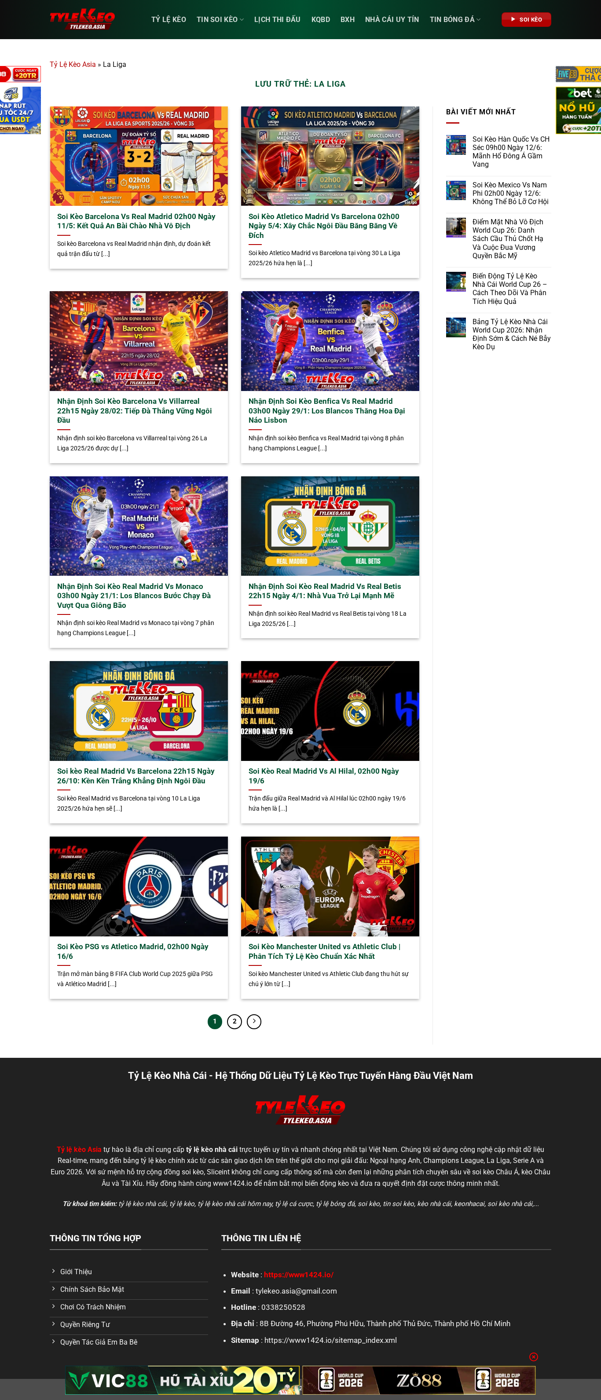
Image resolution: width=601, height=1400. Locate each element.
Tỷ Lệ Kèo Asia (73, 64)
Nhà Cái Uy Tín (392, 19)
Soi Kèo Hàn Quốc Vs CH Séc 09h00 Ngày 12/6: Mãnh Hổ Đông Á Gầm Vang (511, 152)
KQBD (320, 19)
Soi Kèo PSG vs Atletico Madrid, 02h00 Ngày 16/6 (133, 952)
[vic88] (182, 1380)
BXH (348, 19)
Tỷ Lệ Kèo (168, 19)
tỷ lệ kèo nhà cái (142, 1204)
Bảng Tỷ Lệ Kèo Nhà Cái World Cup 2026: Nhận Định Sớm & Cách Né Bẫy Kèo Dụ (512, 334)
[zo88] (419, 1380)
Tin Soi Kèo (217, 19)
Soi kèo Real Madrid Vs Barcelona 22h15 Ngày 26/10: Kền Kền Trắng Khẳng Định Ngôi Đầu (136, 776)
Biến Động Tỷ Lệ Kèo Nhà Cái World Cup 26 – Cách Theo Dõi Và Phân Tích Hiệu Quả (510, 289)
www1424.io (232, 1183)
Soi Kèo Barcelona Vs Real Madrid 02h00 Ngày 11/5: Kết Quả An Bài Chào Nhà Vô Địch (136, 221)
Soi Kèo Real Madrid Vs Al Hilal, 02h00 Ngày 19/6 (324, 776)
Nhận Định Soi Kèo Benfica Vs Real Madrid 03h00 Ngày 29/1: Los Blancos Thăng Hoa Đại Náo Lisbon (327, 410)
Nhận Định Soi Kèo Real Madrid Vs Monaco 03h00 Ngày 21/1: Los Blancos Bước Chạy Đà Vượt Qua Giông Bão (134, 596)
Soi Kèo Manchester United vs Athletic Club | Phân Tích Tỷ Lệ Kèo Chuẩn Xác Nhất (324, 952)
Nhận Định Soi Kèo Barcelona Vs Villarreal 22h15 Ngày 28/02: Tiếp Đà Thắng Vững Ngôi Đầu (134, 410)
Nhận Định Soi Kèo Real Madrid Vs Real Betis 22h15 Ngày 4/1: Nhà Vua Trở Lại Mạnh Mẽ (325, 591)
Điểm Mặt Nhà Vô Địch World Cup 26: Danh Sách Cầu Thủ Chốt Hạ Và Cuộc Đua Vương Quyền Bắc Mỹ (508, 239)
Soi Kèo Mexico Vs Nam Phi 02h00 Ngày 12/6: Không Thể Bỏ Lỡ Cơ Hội (511, 193)
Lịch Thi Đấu (277, 19)
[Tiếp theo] (254, 1021)
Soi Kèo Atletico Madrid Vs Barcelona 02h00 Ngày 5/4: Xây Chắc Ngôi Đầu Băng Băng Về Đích (324, 226)
